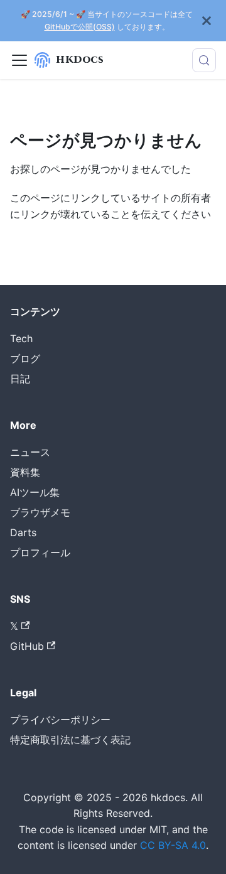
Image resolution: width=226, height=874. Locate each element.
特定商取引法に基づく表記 (70, 739)
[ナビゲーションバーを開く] (19, 60)
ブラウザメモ (40, 512)
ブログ (25, 358)
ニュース (30, 452)
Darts (23, 532)
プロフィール (40, 552)
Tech (21, 338)
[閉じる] (206, 20)
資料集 (25, 472)
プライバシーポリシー (60, 719)
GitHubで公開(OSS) (80, 26)
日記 (20, 378)
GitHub (27, 646)
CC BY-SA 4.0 (173, 845)
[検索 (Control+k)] (204, 60)
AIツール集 (35, 492)
